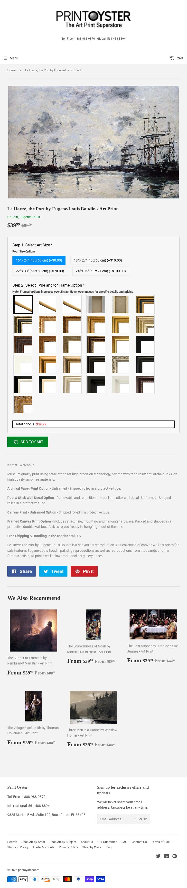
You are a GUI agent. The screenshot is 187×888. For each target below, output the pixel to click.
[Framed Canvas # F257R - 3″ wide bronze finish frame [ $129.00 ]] (96, 324)
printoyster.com (28, 870)
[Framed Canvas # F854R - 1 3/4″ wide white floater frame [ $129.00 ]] (121, 384)
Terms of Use (160, 842)
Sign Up (141, 819)
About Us (87, 842)
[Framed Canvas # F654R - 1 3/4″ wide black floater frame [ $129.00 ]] (96, 384)
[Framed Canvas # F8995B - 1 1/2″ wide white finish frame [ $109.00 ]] (23, 364)
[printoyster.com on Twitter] (158, 857)
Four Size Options (24, 251)
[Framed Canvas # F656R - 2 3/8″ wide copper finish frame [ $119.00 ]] (72, 324)
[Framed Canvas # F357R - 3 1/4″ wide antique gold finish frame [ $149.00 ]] (48, 364)
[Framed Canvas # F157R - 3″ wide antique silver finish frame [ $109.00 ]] (145, 324)
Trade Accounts (44, 847)
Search (12, 842)
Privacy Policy (68, 847)
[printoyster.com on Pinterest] (174, 857)
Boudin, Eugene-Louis (23, 217)
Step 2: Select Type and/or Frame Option (73, 288)
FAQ (124, 842)
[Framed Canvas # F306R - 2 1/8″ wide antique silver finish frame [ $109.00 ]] (72, 344)
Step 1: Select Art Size (32, 248)
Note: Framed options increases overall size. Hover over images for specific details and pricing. (73, 291)
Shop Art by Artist (33, 842)
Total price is (31, 424)
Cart (179, 58)
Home (11, 70)
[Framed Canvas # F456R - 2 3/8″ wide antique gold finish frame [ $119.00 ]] (48, 324)
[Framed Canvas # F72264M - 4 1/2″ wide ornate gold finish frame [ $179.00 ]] (23, 404)
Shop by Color (91, 847)
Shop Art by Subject (62, 842)
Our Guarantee (107, 842)
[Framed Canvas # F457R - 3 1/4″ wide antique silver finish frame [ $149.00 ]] (72, 364)
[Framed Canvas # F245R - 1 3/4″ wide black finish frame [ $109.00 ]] (145, 344)
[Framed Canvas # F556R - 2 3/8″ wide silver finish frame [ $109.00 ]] (121, 364)
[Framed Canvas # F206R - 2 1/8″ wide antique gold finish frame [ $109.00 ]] (48, 344)
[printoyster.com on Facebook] (166, 857)
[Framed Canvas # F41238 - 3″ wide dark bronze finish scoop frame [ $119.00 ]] (145, 384)
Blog (108, 847)
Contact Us (139, 842)
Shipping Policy (17, 847)
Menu (14, 58)
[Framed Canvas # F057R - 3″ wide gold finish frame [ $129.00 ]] (121, 324)
